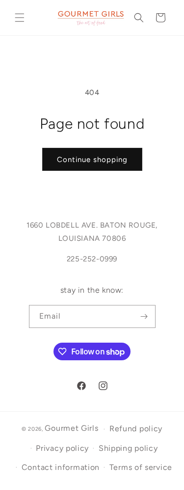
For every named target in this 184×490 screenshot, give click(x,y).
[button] (19, 17)
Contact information (61, 467)
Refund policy (135, 428)
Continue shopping (92, 159)
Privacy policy (62, 448)
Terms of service (140, 467)
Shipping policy (128, 448)
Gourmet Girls (71, 428)
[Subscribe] (144, 316)
